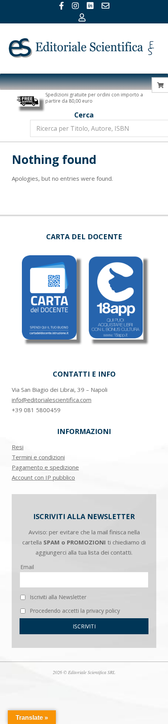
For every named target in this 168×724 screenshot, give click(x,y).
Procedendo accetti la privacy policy (74, 610)
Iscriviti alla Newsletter (57, 597)
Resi (17, 447)
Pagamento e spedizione (45, 467)
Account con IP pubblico (43, 477)
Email (27, 567)
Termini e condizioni (38, 457)
